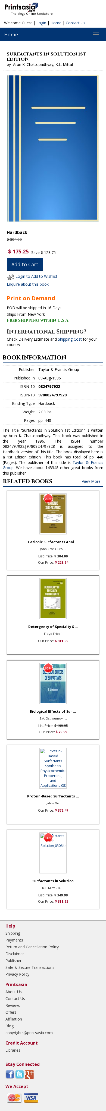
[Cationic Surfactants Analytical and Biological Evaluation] (53, 513)
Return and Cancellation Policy (32, 946)
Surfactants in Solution (53, 881)
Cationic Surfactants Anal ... (53, 542)
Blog (9, 1025)
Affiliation (13, 1019)
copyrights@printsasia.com (29, 1032)
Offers (10, 1012)
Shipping (12, 933)
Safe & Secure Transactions (29, 967)
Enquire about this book (28, 284)
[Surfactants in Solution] (53, 852)
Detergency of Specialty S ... (53, 626)
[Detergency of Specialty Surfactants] (53, 598)
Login (41, 22)
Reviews (12, 1005)
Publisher (13, 960)
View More (91, 481)
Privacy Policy (17, 974)
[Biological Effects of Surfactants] (53, 683)
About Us (13, 991)
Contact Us (75, 22)
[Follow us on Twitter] (19, 1074)
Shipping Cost (70, 339)
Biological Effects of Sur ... (53, 711)
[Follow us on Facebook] (9, 1074)
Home (56, 22)
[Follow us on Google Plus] (29, 1074)
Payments (14, 940)
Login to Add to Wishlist (36, 276)
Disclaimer (14, 953)
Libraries (12, 1050)
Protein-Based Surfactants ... (53, 796)
